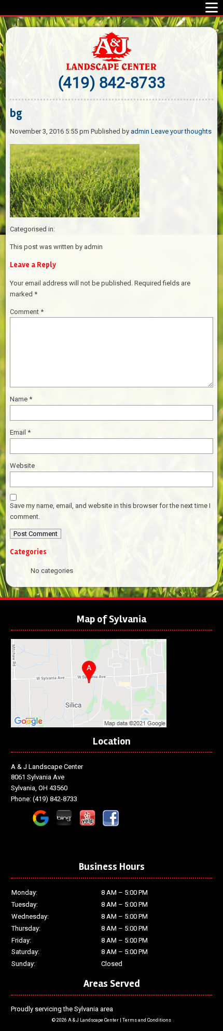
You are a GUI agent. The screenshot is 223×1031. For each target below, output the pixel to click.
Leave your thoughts (181, 131)
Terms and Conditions (146, 1020)
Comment (27, 312)
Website (22, 465)
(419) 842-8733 (111, 82)
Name (21, 399)
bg (16, 113)
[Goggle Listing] (88, 722)
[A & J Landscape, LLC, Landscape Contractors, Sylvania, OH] (39, 842)
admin (140, 131)
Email (20, 432)
